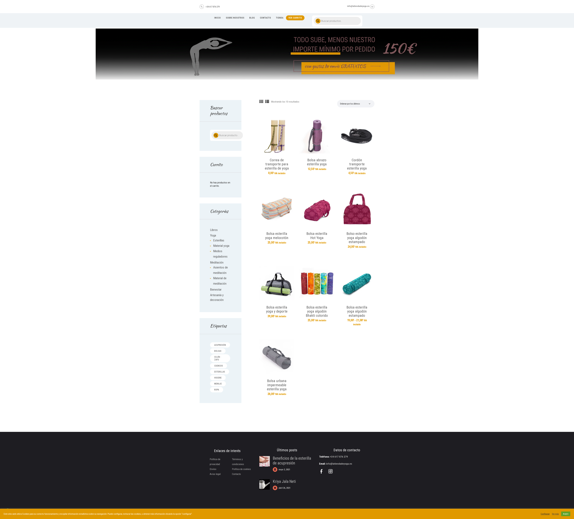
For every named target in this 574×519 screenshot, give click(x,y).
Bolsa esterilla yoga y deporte (276, 309)
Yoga (213, 235)
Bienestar (216, 289)
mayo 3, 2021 (284, 469)
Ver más (555, 514)
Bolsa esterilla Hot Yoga (316, 236)
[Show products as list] (267, 101)
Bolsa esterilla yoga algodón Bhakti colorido (317, 311)
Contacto (236, 474)
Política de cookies (241, 469)
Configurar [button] (545, 514)
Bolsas (217, 351)
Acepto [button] (565, 514)
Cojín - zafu (217, 358)
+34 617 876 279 (339, 456)
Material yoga (221, 246)
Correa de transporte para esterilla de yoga (277, 164)
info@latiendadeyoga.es (339, 463)
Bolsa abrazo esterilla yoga (317, 162)
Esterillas (218, 240)
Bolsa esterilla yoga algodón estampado (356, 311)
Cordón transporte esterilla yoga (357, 164)
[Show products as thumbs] (261, 101)
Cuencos (218, 366)
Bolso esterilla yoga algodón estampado (356, 238)
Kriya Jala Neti (284, 481)
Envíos (213, 469)
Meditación (216, 262)
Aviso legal (215, 474)
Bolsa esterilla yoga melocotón (276, 236)
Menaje (218, 384)
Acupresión (220, 345)
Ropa (216, 390)
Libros (214, 230)
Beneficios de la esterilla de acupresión (292, 460)
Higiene (218, 378)
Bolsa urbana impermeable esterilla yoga (277, 385)
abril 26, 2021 (284, 488)
